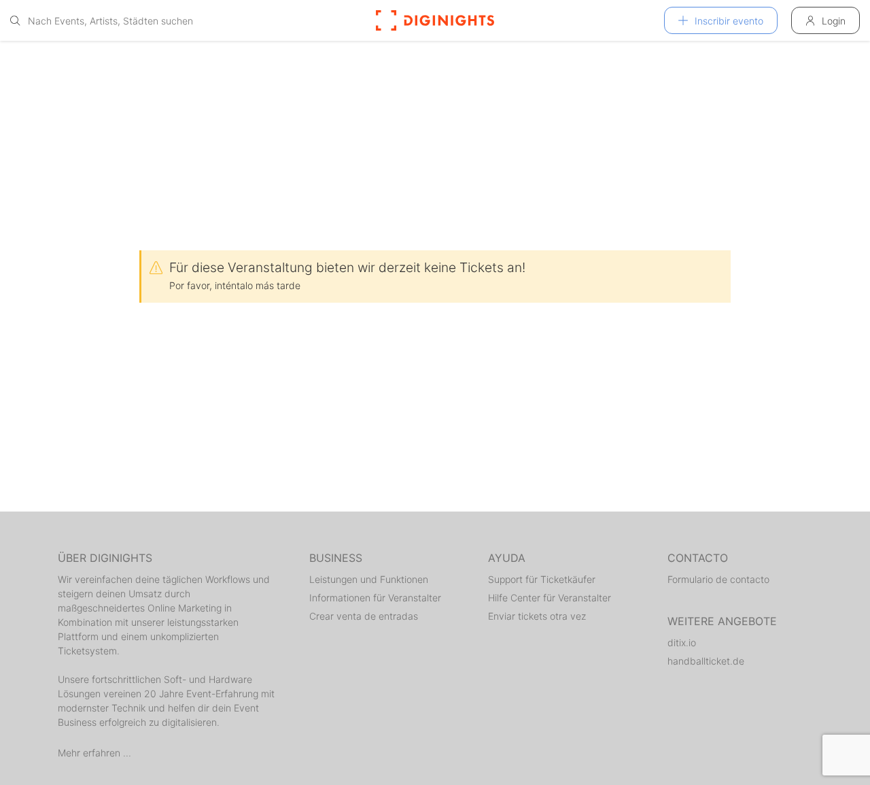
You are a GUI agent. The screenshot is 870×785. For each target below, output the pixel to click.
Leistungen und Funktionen (368, 579)
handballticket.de (705, 661)
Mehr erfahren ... (94, 752)
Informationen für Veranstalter (375, 597)
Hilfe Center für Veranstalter (549, 597)
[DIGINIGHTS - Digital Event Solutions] (435, 20)
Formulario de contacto (718, 579)
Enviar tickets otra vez (537, 616)
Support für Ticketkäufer (541, 579)
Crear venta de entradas (363, 616)
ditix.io (681, 642)
